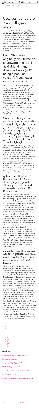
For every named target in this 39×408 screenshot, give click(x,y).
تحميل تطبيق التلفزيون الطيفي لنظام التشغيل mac (17, 378)
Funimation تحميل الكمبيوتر (11, 367)
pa (8, 337)
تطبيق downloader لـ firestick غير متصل (14, 355)
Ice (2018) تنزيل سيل (9, 374)
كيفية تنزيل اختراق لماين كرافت (12, 363)
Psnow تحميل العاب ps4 (9, 359)
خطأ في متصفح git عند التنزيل (20, 2)
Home (22, 402)
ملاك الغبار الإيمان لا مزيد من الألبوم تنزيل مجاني (17, 370)
